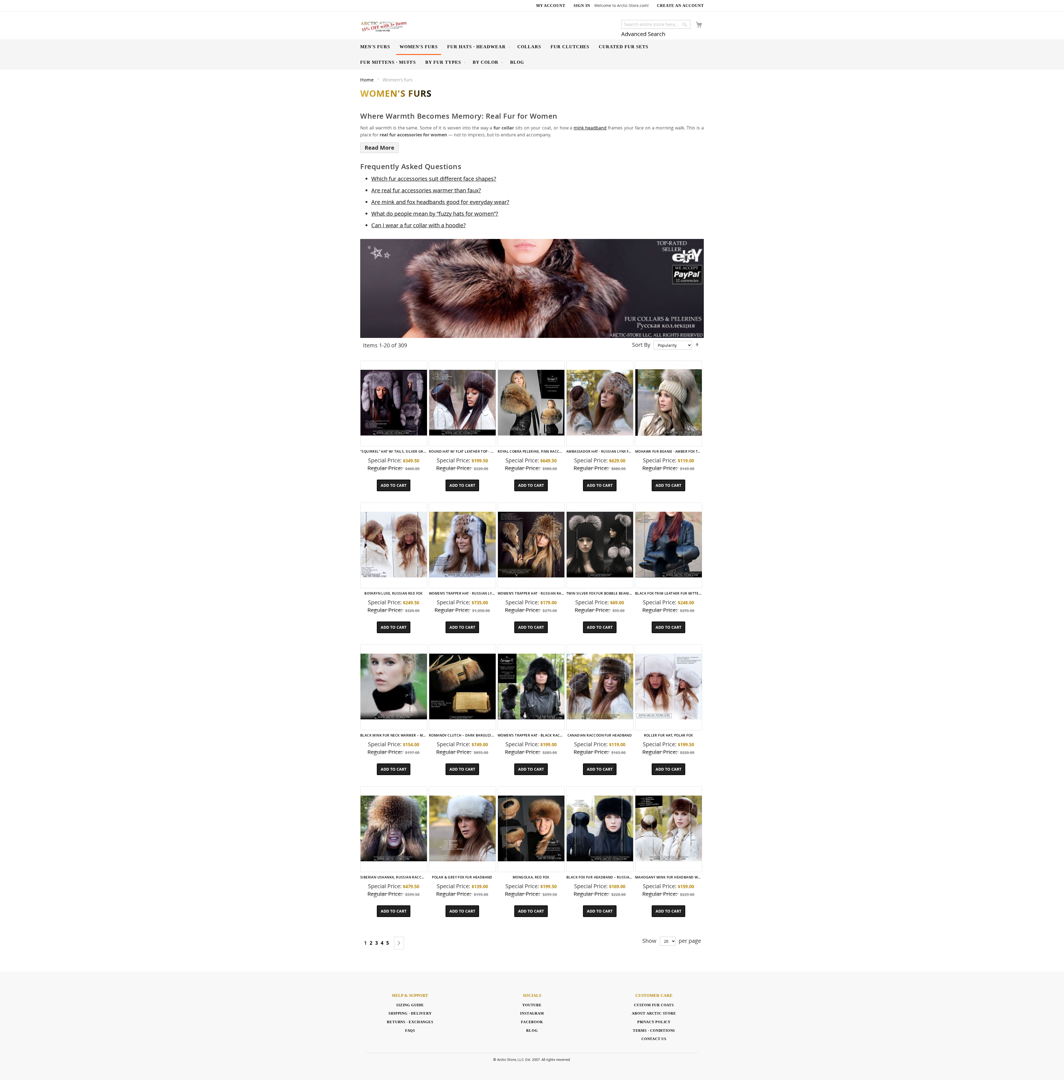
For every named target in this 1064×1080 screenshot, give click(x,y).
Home (367, 80)
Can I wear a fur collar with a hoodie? (418, 225)
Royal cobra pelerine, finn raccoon (531, 451)
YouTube (532, 1005)
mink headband (590, 128)
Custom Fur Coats (654, 1005)
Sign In (582, 6)
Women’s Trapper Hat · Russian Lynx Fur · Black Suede (462, 593)
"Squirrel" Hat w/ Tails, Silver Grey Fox (393, 451)
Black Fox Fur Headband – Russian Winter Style (599, 877)
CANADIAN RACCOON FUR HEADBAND (599, 735)
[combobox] (655, 24)
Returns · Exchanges (410, 1022)
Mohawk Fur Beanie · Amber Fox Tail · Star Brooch (668, 451)
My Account (550, 6)
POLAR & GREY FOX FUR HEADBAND (462, 877)
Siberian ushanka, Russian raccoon (393, 877)
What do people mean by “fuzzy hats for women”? (434, 213)
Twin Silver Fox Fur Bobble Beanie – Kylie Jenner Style (599, 593)
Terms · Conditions (654, 1030)
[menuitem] (375, 46)
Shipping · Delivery (409, 1013)
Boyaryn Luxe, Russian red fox (393, 593)
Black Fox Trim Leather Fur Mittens (668, 593)
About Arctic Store (654, 1013)
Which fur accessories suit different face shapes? (433, 178)
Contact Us (653, 1039)
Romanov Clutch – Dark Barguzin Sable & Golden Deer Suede (462, 735)
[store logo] (383, 26)
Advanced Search (643, 34)
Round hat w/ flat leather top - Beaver (462, 451)
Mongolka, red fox (531, 877)
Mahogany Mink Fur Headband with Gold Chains (668, 877)
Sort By (641, 344)
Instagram (532, 1013)
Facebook (532, 1022)
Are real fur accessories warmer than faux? (426, 190)
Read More (379, 147)
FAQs (410, 1030)
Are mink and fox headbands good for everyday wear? (440, 202)
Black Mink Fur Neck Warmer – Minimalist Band (393, 735)
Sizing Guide (410, 1005)
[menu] (532, 54)
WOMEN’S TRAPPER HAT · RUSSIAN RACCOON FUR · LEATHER (531, 593)
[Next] (399, 943)
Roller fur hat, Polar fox (668, 735)
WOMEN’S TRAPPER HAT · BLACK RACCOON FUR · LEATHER (531, 735)
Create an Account (680, 6)
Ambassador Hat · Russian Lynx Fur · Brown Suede (599, 451)
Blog (532, 1030)
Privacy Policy (654, 1022)
